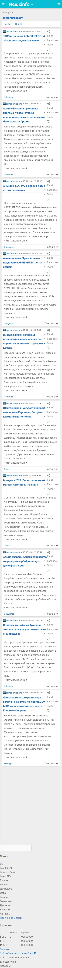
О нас (31, 953)
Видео (18, 24)
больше (4, 949)
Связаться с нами (17, 953)
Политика (8, 174)
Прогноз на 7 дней (11, 917)
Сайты (3, 953)
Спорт (7, 469)
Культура (8, 763)
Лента (6, 24)
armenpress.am (14, 31)
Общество (9, 97)
